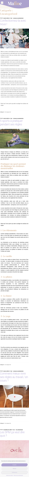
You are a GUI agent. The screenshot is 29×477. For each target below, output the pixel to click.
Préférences (14, 472)
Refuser (14, 468)
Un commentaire (19, 429)
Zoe (11, 18)
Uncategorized (8, 112)
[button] (2, 3)
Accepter (14, 464)
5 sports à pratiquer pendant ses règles (11, 122)
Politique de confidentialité (18, 475)
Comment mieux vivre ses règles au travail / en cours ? (14, 377)
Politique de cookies (9, 475)
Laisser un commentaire (18, 18)
